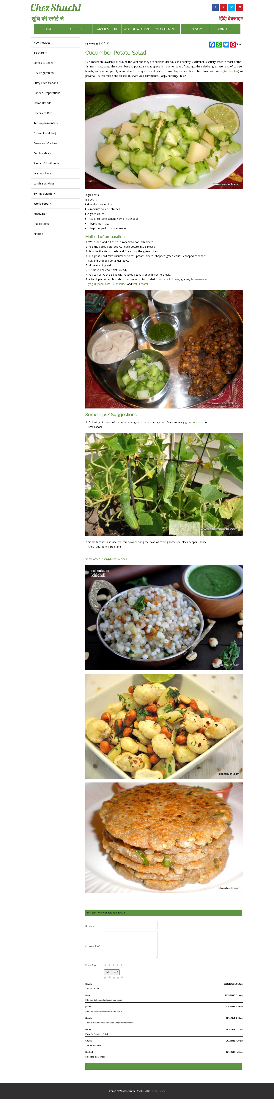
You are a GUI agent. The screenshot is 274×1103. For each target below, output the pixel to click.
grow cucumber (195, 422)
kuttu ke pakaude (115, 284)
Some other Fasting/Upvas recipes (106, 559)
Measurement (166, 29)
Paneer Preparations (47, 93)
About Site (77, 29)
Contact (224, 29)
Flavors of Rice (43, 113)
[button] (55, 214)
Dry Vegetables (44, 73)
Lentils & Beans (43, 62)
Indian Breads (42, 103)
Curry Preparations (46, 83)
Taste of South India (46, 163)
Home (48, 29)
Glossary (195, 29)
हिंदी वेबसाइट (231, 18)
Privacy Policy (158, 1091)
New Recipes (42, 42)
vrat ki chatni (140, 284)
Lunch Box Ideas (44, 183)
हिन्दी (101, 43)
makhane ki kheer (168, 279)
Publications (41, 223)
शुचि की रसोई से (48, 18)
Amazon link (230, 71)
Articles (38, 234)
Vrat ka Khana (42, 173)
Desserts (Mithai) (45, 133)
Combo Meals (42, 153)
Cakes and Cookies (45, 143)
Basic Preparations (136, 29)
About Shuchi (107, 29)
